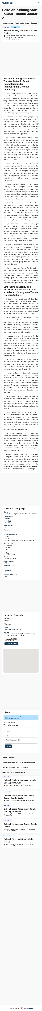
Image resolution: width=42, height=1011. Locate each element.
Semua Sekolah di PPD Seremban (15, 767)
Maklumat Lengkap (22, 23)
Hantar (8, 746)
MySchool (7, 3)
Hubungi (34, 23)
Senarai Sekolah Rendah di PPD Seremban (19, 763)
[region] (21, 489)
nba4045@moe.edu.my (12, 629)
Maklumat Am (8, 23)
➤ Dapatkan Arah (11, 643)
